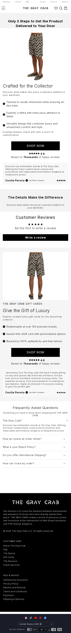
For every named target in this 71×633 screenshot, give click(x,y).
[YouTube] (35, 618)
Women (18, 2)
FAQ (5, 549)
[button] (61, 8)
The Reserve (10, 561)
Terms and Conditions (15, 591)
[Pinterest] (40, 618)
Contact (43, 2)
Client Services (11, 565)
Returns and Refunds (14, 587)
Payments (8, 595)
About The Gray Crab (14, 545)
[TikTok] (31, 618)
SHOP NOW (35, 146)
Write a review (35, 237)
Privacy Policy (10, 583)
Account (54, 2)
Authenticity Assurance (15, 580)
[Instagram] (26, 618)
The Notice (9, 553)
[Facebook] (45, 618)
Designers (6, 2)
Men (28, 2)
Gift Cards (8, 557)
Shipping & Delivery (13, 599)
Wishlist (65, 2)
